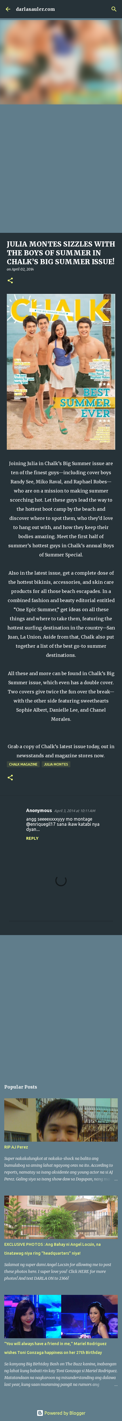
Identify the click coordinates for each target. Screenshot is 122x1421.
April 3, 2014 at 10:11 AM (74, 811)
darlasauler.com (35, 9)
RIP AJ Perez (16, 1147)
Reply (32, 838)
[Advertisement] (61, 168)
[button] (10, 281)
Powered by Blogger (64, 1413)
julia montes (56, 764)
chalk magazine (23, 764)
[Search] (114, 9)
